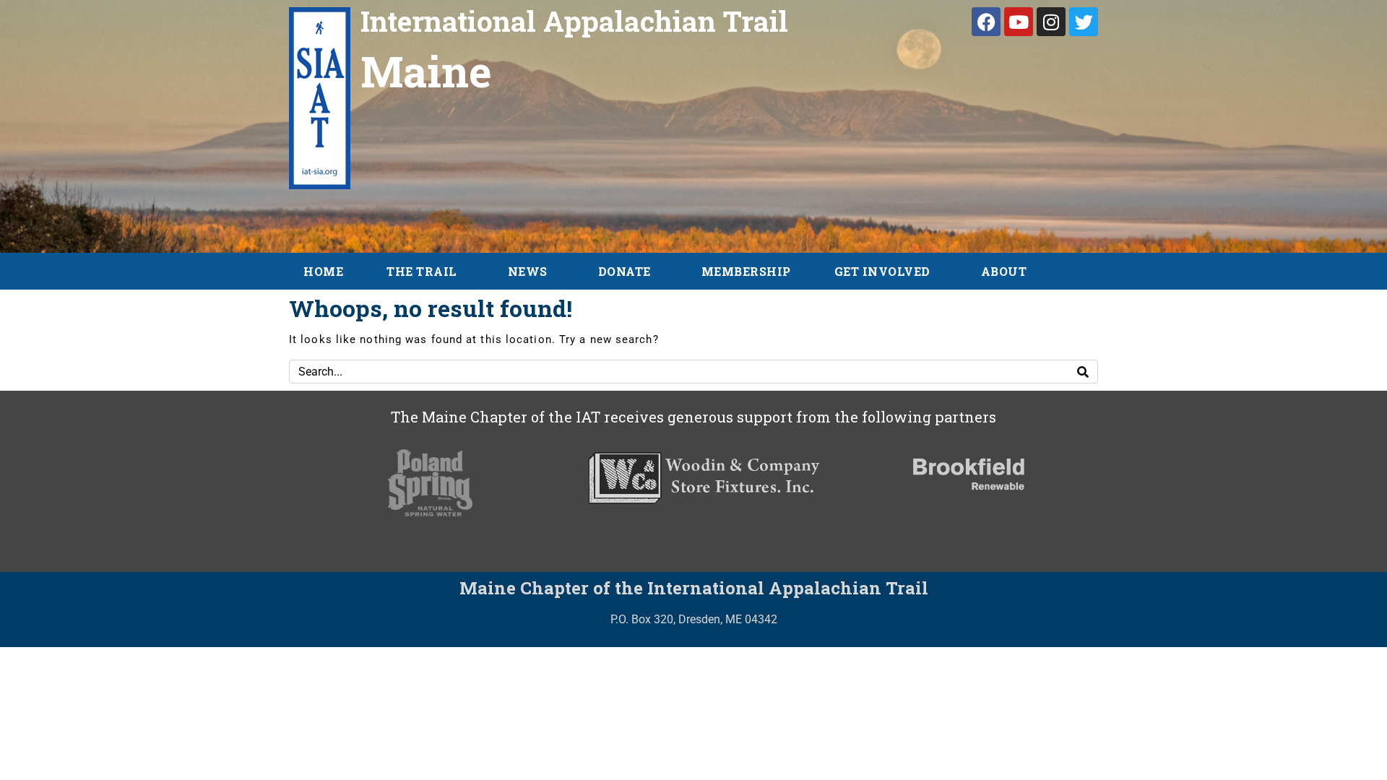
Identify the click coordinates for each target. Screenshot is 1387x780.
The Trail (421, 271)
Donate (624, 271)
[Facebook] (986, 21)
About (1004, 271)
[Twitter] (1083, 21)
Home (323, 271)
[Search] (1082, 371)
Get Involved (882, 271)
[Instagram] (1051, 21)
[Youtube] (1018, 21)
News (528, 271)
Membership (746, 271)
